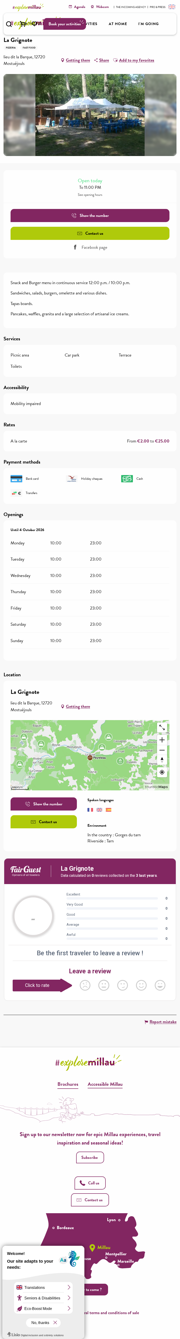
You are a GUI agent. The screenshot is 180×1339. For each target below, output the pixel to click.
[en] (171, 6)
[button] (9, 24)
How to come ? (89, 1289)
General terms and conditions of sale (107, 1312)
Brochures (67, 1084)
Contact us (94, 1200)
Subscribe (89, 1157)
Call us (93, 1183)
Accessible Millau (105, 1084)
